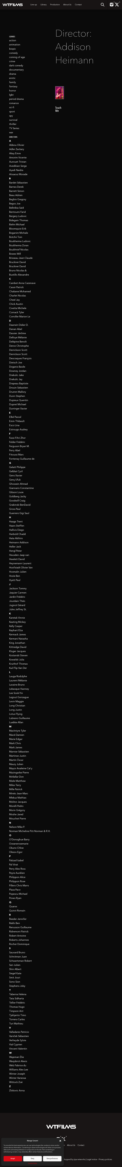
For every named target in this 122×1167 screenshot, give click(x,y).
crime (12, 61)
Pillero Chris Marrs (19, 886)
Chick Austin (16, 304)
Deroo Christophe (19, 346)
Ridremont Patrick (18, 932)
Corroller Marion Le (19, 317)
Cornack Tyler (16, 312)
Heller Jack (15, 547)
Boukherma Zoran (19, 245)
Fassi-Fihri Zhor (17, 438)
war (11, 132)
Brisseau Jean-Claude (21, 258)
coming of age (17, 57)
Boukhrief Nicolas (18, 250)
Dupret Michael (17, 404)
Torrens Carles (17, 1019)
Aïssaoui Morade (18, 174)
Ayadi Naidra (16, 170)
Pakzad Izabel (16, 860)
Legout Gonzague (19, 697)
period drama (16, 99)
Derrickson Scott (18, 350)
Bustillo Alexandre (19, 275)
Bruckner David (17, 262)
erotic (12, 78)
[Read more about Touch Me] (59, 98)
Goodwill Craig (17, 501)
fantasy (13, 86)
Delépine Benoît (18, 342)
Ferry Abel (14, 450)
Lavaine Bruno (17, 685)
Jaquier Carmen (17, 593)
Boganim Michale (18, 233)
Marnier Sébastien (19, 752)
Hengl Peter (15, 551)
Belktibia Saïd (16, 208)
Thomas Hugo (17, 1007)
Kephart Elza (16, 630)
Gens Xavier (15, 476)
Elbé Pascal (15, 417)
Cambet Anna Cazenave (22, 283)
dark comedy (16, 66)
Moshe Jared (16, 814)
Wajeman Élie (16, 1057)
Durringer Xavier (18, 409)
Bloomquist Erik (17, 229)
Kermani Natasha (18, 639)
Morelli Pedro (16, 806)
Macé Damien (16, 735)
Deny (32, 1159)
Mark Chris (15, 743)
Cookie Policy (32, 1163)
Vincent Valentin (18, 1049)
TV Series (14, 128)
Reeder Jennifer (17, 919)
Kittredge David (17, 647)
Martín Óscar (16, 760)
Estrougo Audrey (18, 430)
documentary (16, 70)
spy (11, 116)
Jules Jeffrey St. (18, 609)
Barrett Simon (16, 191)
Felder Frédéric (17, 442)
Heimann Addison (19, 542)
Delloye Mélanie (18, 337)
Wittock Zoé (16, 1082)
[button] (60, 1141)
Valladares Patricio (19, 1032)
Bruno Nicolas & (18, 271)
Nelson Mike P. (17, 827)
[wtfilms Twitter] (117, 6)
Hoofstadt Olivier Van (21, 568)
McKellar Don (16, 777)
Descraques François (20, 358)
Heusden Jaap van (19, 555)
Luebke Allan (16, 722)
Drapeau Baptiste (18, 384)
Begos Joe (14, 204)
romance (14, 103)
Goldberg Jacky (17, 496)
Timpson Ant (16, 1011)
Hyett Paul (14, 580)
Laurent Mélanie (18, 681)
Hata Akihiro (16, 538)
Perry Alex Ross (17, 869)
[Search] (103, 5)
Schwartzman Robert (20, 961)
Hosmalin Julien (17, 572)
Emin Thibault (17, 421)
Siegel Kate (15, 973)
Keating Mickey (17, 622)
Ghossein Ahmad (18, 484)
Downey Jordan (17, 371)
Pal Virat (13, 865)
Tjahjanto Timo (17, 1015)
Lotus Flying (15, 714)
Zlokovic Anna (17, 1091)
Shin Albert (15, 969)
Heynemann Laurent (20, 563)
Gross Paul (14, 509)
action (12, 40)
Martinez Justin (17, 756)
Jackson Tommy (18, 589)
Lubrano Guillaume (19, 718)
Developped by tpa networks (73, 1160)
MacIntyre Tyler (17, 731)
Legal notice (92, 1160)
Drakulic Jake (16, 375)
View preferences (52, 1159)
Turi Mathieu (16, 1024)
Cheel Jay (14, 300)
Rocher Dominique (19, 944)
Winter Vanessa (17, 1078)
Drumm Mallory (17, 392)
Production (55, 5)
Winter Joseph (17, 1074)
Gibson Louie (16, 492)
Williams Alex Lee (18, 1070)
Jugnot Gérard (17, 605)
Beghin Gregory (17, 199)
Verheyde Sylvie (17, 1040)
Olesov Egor (15, 852)
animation (14, 45)
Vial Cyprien (15, 1045)
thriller (12, 124)
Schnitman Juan (18, 957)
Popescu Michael (18, 894)
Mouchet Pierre (17, 819)
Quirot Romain (17, 911)
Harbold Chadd (17, 534)
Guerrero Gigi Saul (19, 513)
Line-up (33, 5)
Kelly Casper (15, 626)
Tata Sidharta (16, 999)
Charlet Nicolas (17, 296)
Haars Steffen (16, 526)
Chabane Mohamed (20, 291)
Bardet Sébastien (18, 183)
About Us (67, 5)
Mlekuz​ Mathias (17, 798)
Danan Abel (15, 329)
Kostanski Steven (18, 655)
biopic (12, 49)
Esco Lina (14, 425)
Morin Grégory (17, 810)
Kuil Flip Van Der (18, 668)
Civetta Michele (17, 308)
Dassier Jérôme (17, 333)
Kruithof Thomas (18, 664)
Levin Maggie (16, 701)
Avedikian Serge (18, 166)
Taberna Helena (17, 994)
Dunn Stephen (17, 396)
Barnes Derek (16, 187)
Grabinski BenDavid (19, 505)
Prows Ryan (15, 898)
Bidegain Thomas (18, 220)
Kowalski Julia (16, 660)
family (12, 82)
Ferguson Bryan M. (19, 446)
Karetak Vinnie (17, 618)
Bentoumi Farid (17, 212)
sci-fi (11, 107)
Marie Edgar (15, 739)
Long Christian (17, 706)
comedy (13, 53)
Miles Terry (15, 785)
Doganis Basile (17, 367)
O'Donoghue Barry (19, 840)
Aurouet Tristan (17, 162)
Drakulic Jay (15, 379)
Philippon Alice (17, 877)
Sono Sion (14, 982)
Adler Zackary (16, 149)
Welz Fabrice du (17, 1065)
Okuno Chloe (16, 848)
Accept (13, 1159)
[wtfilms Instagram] (111, 6)
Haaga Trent (16, 522)
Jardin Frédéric (17, 597)
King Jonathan (17, 643)
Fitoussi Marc (16, 455)
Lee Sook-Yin (16, 693)
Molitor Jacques (18, 802)
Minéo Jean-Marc (18, 794)
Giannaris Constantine (21, 488)
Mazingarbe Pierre (19, 773)
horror (12, 91)
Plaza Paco (14, 890)
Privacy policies (105, 1160)
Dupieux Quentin (18, 400)
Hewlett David (17, 559)
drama (12, 74)
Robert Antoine (17, 936)
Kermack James (17, 635)
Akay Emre (15, 153)
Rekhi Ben (14, 923)
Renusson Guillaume (20, 927)
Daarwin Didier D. (18, 325)
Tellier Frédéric (17, 1003)
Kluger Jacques (17, 651)
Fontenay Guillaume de (21, 459)
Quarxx (13, 906)
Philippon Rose (17, 881)
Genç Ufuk (15, 480)
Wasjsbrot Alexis (18, 1061)
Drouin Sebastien (18, 388)
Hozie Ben (14, 576)
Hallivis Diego (16, 530)
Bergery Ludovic (18, 216)
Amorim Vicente (18, 158)
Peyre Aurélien (17, 873)
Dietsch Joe (15, 363)
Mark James (15, 747)
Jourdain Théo (17, 601)
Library (44, 5)
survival (13, 120)
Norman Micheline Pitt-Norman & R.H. (30, 831)
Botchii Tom (15, 237)
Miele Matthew (17, 781)
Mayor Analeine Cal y (20, 768)
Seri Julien (14, 965)
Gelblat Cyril (16, 471)
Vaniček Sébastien (19, 1036)
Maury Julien (16, 764)
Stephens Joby (17, 986)
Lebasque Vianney (19, 689)
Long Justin (15, 710)
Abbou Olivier (16, 145)
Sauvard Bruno (17, 952)
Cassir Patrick (16, 287)
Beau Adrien (16, 195)
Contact (78, 5)
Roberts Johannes (19, 940)
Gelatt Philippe (17, 467)
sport (12, 112)
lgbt (11, 95)
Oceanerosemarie (18, 844)
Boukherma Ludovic (20, 241)
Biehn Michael (17, 225)
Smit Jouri (14, 978)
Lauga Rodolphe (18, 676)
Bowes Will (15, 254)
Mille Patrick (15, 789)
